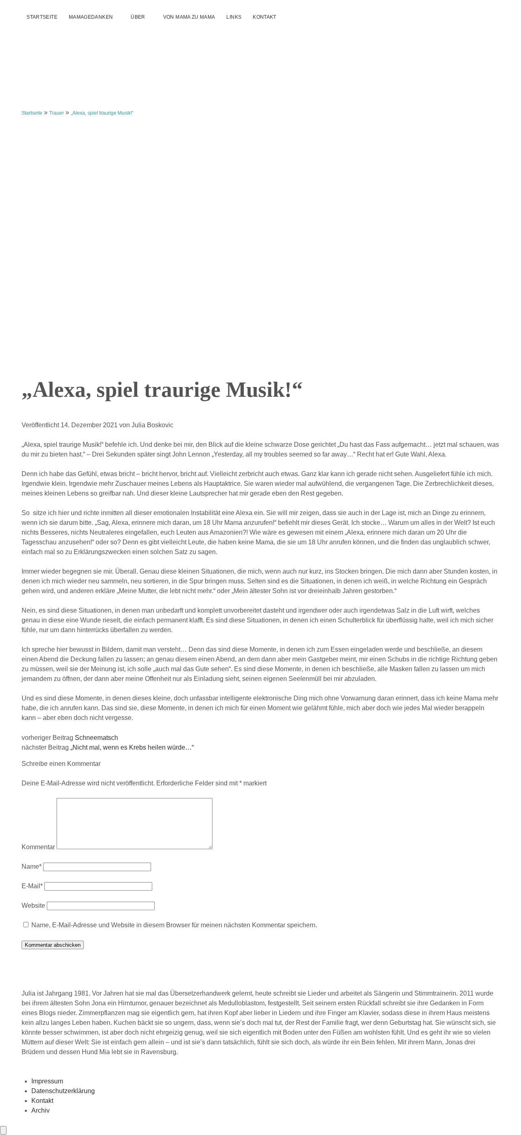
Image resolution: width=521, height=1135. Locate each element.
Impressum (47, 1081)
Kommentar (38, 847)
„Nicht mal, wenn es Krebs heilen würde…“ (132, 747)
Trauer (56, 113)
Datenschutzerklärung (63, 1090)
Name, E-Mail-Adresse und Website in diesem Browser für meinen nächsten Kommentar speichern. (174, 925)
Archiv (40, 1110)
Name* (32, 866)
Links (233, 17)
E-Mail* (32, 886)
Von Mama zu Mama (189, 17)
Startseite (41, 17)
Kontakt (264, 17)
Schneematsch (96, 737)
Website (33, 905)
